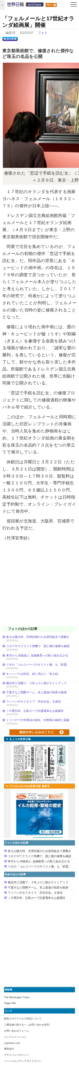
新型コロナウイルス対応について (22, 1018)
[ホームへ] (25, 5)
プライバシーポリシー (16, 1054)
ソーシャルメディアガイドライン (22, 1061)
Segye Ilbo (10, 1003)
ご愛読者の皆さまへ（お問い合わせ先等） (27, 1024)
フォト (43, 33)
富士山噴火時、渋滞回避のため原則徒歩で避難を (37, 636)
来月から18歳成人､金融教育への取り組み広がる (37, 655)
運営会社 (9, 1048)
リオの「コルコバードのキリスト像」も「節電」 (37, 664)
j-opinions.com (12, 1043)
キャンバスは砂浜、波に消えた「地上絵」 (33, 673)
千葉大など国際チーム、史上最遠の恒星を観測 (36, 692)
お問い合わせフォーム (16, 1030)
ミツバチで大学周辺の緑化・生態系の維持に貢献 (37, 720)
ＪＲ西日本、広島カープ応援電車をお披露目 (35, 710)
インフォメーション (15, 1036)
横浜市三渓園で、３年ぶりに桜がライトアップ (37, 683)
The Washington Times (17, 997)
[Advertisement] (39, 586)
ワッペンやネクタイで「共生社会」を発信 (33, 701)
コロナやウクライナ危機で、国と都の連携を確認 (37, 646)
